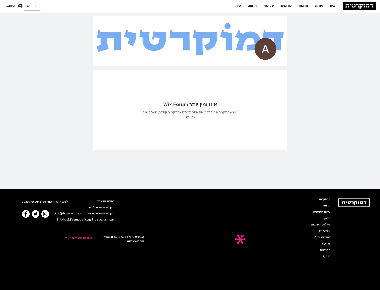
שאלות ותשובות (320, 225)
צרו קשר (325, 244)
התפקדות (324, 199)
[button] (319, 6)
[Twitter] (35, 214)
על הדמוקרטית (321, 212)
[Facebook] (26, 214)
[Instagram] (45, 214)
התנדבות (325, 250)
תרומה (326, 206)
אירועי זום (324, 231)
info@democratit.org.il (69, 214)
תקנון (327, 218)
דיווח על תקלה (322, 237)
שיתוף (326, 256)
